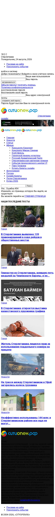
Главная (10, 137)
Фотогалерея (12, 171)
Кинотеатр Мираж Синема (25, 150)
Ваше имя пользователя (38, 76)
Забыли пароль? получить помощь (18, 85)
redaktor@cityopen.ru (30, 500)
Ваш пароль (32, 79)
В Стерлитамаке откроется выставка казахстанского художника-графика (24, 310)
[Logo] (11, 133)
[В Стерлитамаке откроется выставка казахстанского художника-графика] (22, 300)
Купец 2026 (12, 181)
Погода (10, 173)
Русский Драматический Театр (27, 158)
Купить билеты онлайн (23, 168)
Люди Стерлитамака (16, 178)
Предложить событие (17, 66)
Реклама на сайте (15, 64)
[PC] (27, 125)
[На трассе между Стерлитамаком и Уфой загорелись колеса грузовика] (22, 374)
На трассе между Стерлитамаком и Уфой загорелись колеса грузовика (26, 384)
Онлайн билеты (14, 176)
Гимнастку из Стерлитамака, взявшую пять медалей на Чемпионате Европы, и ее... (27, 274)
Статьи (9, 143)
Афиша (9, 145)
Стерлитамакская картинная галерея (30, 160)
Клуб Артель (18, 153)
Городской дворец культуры (26, 155)
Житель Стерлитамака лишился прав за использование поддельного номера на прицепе (25, 346)
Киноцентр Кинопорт (22, 148)
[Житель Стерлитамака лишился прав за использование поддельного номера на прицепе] (22, 336)
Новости (10, 140)
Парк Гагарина (19, 165)
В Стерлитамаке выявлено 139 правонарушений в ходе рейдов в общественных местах (21, 237)
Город (4, 229)
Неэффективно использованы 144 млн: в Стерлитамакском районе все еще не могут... (26, 420)
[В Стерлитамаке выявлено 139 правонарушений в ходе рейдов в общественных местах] (22, 226)
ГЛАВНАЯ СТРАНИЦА (35, 196)
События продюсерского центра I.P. (29, 163)
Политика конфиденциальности (17, 87)
